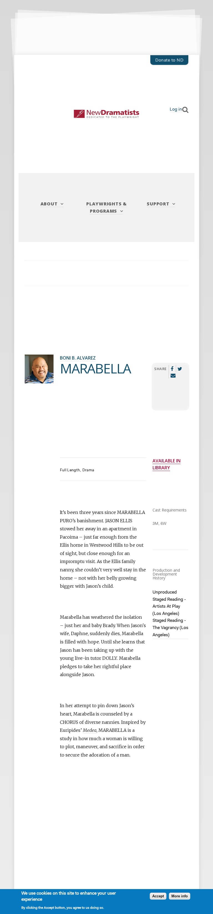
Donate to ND (169, 60)
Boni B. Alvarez (78, 358)
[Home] (106, 114)
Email (173, 375)
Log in (176, 109)
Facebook (171, 368)
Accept (158, 896)
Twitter (180, 368)
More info (179, 896)
